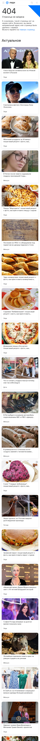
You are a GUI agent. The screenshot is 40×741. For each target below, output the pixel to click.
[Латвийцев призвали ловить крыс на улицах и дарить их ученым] (20, 649)
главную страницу (27, 30)
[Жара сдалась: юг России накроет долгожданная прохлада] (20, 511)
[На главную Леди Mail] (12, 2)
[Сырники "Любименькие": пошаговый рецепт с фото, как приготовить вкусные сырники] (20, 304)
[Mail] (7, 2)
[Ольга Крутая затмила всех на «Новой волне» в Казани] (20, 63)
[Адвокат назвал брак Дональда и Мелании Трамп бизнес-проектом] (20, 718)
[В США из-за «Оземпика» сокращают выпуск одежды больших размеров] (20, 683)
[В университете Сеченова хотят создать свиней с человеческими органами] (20, 442)
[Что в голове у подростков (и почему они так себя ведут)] (20, 373)
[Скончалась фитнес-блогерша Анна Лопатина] (20, 98)
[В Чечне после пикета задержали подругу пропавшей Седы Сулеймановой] (20, 166)
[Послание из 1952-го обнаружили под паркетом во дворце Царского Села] (20, 235)
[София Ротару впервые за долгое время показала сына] (20, 614)
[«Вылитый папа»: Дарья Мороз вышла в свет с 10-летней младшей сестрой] (20, 580)
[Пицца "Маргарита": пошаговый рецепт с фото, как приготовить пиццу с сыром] (20, 201)
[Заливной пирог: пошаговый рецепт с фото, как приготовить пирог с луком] (20, 545)
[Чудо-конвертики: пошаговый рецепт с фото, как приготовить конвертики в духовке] (20, 270)
